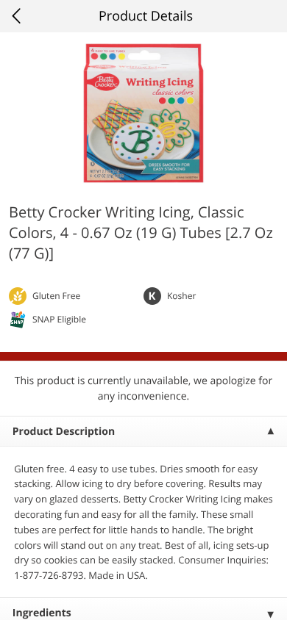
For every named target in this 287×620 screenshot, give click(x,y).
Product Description (64, 432)
